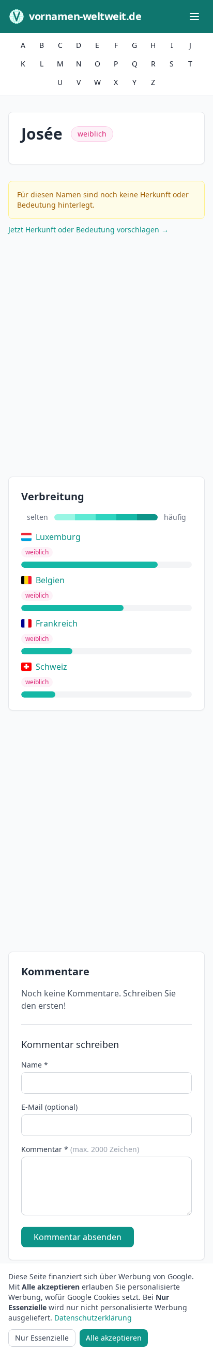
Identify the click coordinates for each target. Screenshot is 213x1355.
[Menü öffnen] (194, 16)
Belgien (50, 580)
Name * (34, 1065)
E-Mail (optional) (49, 1107)
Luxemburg (58, 537)
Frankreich (57, 623)
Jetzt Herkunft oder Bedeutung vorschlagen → (88, 229)
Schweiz (51, 666)
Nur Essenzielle (42, 1338)
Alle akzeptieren (114, 1338)
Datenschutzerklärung (93, 1318)
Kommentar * (80, 1149)
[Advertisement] (106, 358)
